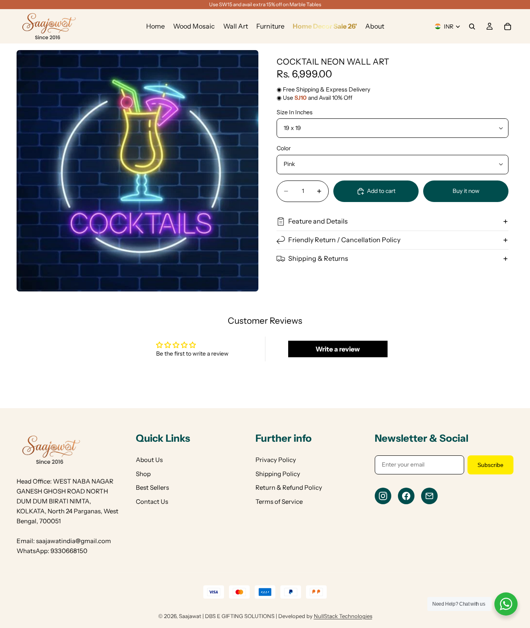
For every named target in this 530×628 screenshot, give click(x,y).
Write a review (338, 349)
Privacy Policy (275, 460)
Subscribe (490, 465)
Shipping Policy (277, 474)
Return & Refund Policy (288, 487)
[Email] (429, 496)
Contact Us (152, 501)
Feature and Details (318, 221)
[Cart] (508, 26)
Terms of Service (279, 501)
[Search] (472, 26)
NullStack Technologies (343, 616)
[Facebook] (406, 496)
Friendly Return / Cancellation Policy (344, 240)
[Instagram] (383, 496)
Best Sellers (152, 487)
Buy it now (466, 191)
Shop (143, 474)
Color (284, 148)
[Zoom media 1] (137, 170)
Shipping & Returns (318, 258)
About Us (149, 460)
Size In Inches (295, 112)
